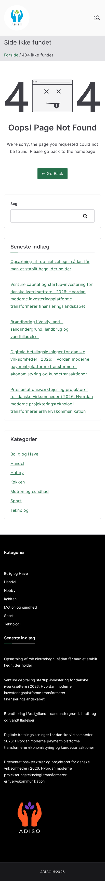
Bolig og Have (24, 454)
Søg (13, 203)
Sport (16, 500)
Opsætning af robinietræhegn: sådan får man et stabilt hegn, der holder (49, 265)
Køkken (17, 481)
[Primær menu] (97, 17)
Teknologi (20, 510)
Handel (17, 463)
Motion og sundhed (29, 491)
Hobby (17, 472)
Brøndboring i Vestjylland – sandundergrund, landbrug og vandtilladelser (39, 329)
